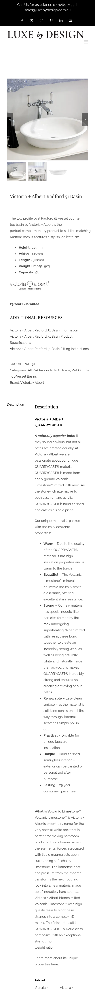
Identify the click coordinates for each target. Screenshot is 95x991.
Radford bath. (20, 237)
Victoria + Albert (32, 383)
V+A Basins (62, 370)
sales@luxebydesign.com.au (48, 10)
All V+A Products (40, 370)
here (54, 964)
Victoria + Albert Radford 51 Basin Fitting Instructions (49, 349)
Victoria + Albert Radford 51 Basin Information (44, 330)
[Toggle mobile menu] (86, 41)
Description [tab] (15, 404)
